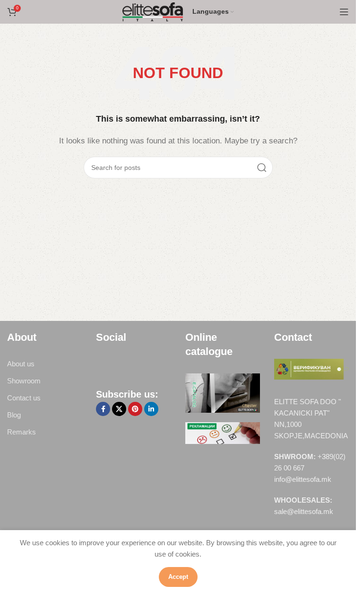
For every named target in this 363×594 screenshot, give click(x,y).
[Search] (262, 167)
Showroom (24, 381)
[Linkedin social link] (151, 409)
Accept (178, 576)
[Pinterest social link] (135, 409)
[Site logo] (152, 11)
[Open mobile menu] (344, 11)
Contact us (24, 398)
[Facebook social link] (103, 409)
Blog (14, 415)
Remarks (21, 432)
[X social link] (119, 409)
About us (21, 364)
